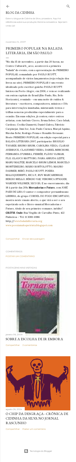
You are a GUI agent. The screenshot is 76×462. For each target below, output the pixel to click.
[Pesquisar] (68, 5)
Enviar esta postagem (33, 238)
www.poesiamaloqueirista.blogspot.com (29, 225)
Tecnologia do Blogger (41, 451)
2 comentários (29, 345)
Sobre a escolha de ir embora (34, 339)
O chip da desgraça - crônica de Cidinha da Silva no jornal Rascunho (37, 418)
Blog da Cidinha (20, 13)
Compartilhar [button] (13, 238)
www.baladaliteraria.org (28, 221)
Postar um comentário (20, 256)
